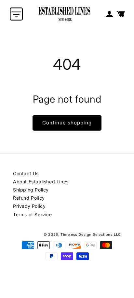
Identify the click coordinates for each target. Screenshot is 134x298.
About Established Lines (41, 181)
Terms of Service (32, 214)
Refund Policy (29, 198)
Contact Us (26, 173)
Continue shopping (67, 123)
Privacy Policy (29, 206)
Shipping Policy (31, 189)
